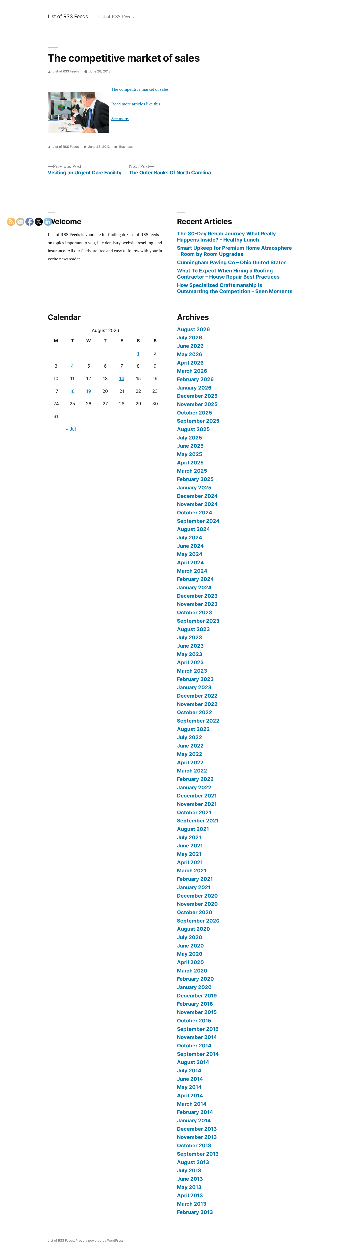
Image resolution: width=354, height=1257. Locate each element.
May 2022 (189, 754)
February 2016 (195, 1004)
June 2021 (190, 846)
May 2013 (189, 1187)
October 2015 (194, 1021)
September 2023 (198, 621)
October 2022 (194, 712)
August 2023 (193, 629)
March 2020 (192, 971)
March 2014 (191, 1104)
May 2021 (189, 854)
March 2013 (191, 1204)
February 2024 (195, 579)
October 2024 (194, 512)
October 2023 (194, 612)
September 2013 (198, 1154)
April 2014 (190, 1095)
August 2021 (193, 829)
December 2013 (197, 1129)
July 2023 (189, 637)
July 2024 (189, 537)
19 (88, 391)
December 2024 (197, 496)
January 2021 (194, 887)
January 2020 (194, 987)
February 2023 (195, 679)
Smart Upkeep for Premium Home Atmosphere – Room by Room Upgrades (234, 251)
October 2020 (194, 912)
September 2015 (198, 1029)
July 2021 (189, 837)
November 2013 (197, 1137)
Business (126, 147)
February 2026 (195, 379)
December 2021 (197, 796)
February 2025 (195, 479)
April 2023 (190, 662)
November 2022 (197, 704)
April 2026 (190, 363)
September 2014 (198, 1054)
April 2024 (190, 562)
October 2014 (194, 1045)
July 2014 (189, 1070)
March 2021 (191, 870)
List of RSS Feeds (68, 16)
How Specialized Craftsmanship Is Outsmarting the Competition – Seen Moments (235, 288)
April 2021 (190, 862)
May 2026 (189, 354)
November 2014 (197, 1037)
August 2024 (193, 529)
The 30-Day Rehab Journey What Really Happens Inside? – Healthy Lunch (226, 236)
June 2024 (190, 546)
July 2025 (189, 438)
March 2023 (192, 671)
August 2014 (193, 1062)
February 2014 (195, 1112)
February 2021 (195, 879)
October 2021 (194, 812)
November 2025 (197, 404)
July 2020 (189, 937)
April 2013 (190, 1195)
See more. (120, 119)
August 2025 (193, 429)
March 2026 (192, 371)
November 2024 (197, 504)
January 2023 (194, 687)
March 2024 (192, 571)
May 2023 (189, 654)
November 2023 (197, 604)
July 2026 (189, 337)
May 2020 (189, 954)
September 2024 (198, 521)
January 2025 (194, 488)
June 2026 (190, 346)
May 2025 (189, 454)
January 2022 (194, 787)
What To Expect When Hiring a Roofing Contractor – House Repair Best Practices (228, 274)
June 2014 (190, 1079)
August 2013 (193, 1162)
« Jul (71, 429)
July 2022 (189, 737)
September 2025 (198, 421)
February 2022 (195, 779)
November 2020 (197, 904)
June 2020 (190, 946)
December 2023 (197, 596)
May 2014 (189, 1087)
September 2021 (198, 821)
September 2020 (198, 921)
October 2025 (194, 413)
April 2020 (190, 962)
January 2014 (194, 1120)
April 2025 (190, 463)
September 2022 (198, 721)
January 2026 (194, 388)
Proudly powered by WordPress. (100, 1240)
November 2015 (197, 1012)
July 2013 (189, 1170)
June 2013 (190, 1179)
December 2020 (197, 896)
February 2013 (195, 1212)
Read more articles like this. (136, 104)
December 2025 (197, 396)
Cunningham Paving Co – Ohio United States (232, 262)
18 (72, 391)
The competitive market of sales (140, 89)
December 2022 (197, 696)
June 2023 (190, 646)
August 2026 (193, 329)
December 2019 (197, 996)
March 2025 (192, 471)
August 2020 (193, 929)
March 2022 (192, 771)
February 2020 (195, 979)
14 (121, 378)
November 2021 (197, 804)
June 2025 (190, 446)
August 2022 (193, 729)
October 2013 (194, 1145)
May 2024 (189, 554)
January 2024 (194, 587)
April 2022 (190, 762)
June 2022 (190, 746)
